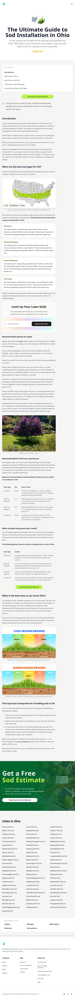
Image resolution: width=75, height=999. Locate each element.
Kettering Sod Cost (32, 849)
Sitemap (22, 972)
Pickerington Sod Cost (34, 863)
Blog (39, 982)
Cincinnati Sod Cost (9, 841)
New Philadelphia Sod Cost (35, 878)
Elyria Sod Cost (7, 845)
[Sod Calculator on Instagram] (71, 994)
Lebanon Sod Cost (56, 900)
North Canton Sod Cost (58, 907)
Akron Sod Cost (31, 834)
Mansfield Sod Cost (9, 856)
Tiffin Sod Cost (55, 878)
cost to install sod (23, 742)
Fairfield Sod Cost (32, 845)
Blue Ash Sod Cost (8, 904)
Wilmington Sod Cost (9, 889)
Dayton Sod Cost (56, 838)
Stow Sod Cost (7, 863)
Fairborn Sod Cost (56, 831)
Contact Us (23, 962)
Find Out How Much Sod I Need (15, 88)
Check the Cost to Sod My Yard (20, 800)
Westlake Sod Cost (8, 900)
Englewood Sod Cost (9, 885)
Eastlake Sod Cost (32, 831)
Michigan (30, 924)
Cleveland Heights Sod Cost (35, 841)
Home (4, 969)
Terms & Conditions (26, 965)
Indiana (7, 924)
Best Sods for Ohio (11, 76)
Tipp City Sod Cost (32, 889)
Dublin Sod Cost (31, 852)
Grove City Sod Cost (33, 896)
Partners (4, 973)
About (4, 962)
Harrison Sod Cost (56, 885)
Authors (4, 966)
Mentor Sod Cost (8, 831)
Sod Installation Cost (44, 975)
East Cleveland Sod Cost (58, 893)
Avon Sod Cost (55, 867)
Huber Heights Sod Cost (10, 860)
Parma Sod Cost (7, 827)
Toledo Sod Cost (55, 834)
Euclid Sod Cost (7, 911)
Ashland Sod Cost (8, 878)
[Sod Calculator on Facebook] (68, 994)
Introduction (9, 72)
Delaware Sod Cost (32, 856)
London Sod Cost (56, 827)
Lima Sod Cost (7, 896)
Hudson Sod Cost (56, 874)
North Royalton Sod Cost (58, 863)
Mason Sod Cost (7, 852)
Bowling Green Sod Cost (58, 871)
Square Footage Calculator (42, 966)
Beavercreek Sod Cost (9, 849)
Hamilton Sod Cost (8, 834)
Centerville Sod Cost (9, 867)
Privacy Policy (24, 969)
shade (21, 341)
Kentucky (7, 928)
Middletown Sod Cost (57, 841)
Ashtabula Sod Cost (33, 882)
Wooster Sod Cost (32, 867)
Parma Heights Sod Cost (10, 874)
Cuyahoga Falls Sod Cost (58, 856)
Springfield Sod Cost (57, 849)
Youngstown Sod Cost (57, 904)
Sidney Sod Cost (31, 874)
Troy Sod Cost (55, 852)
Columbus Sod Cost (33, 904)
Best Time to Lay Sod (11, 80)
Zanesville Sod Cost (8, 871)
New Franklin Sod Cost (58, 882)
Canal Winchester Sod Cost (35, 893)
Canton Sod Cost (8, 838)
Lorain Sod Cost (31, 827)
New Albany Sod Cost (9, 893)
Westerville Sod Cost (57, 845)
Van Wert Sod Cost (56, 889)
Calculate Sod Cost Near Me (37, 97)
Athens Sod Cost (56, 860)
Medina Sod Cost (32, 900)
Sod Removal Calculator (45, 971)
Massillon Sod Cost (32, 871)
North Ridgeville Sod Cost (11, 907)
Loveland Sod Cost (32, 885)
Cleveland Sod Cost (32, 838)
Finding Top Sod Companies (14, 84)
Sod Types (41, 978)
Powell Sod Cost (7, 882)
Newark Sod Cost (32, 860)
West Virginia (54, 924)
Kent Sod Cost (55, 896)
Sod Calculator (42, 962)
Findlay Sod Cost (32, 907)
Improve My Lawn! (41, 324)
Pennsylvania (32, 928)
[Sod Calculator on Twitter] (64, 994)
